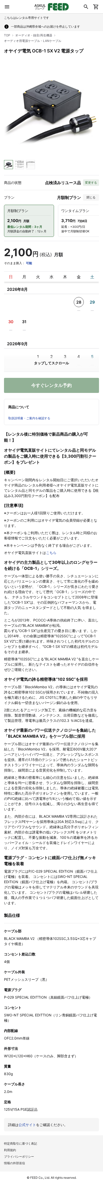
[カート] (96, 7)
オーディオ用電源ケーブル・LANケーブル (32, 41)
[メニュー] (7, 7)
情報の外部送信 (14, 1163)
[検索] (86, 7)
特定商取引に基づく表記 (20, 1143)
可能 (29, 263)
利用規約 (10, 1150)
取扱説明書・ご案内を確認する (29, 418)
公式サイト (27, 1125)
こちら (51, 552)
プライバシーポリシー (19, 1156)
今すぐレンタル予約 (51, 385)
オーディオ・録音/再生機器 (33, 35)
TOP (7, 35)
